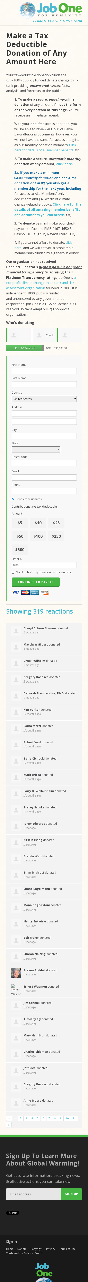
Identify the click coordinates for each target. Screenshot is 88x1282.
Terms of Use (67, 1249)
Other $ (17, 559)
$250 (56, 536)
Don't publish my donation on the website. (44, 572)
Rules (27, 1253)
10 (67, 1118)
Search (39, 1253)
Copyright (36, 1249)
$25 (56, 523)
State (15, 443)
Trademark (13, 1253)
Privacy (50, 1249)
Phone (16, 485)
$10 (38, 523)
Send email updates (29, 499)
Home (10, 1249)
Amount (17, 513)
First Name (19, 365)
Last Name (19, 378)
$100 (38, 536)
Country (17, 392)
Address (17, 407)
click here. (64, 164)
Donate (22, 1249)
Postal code (19, 457)
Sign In (11, 1241)
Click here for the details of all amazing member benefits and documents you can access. (47, 209)
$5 (20, 523)
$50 (20, 536)
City (14, 430)
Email (15, 471)
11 (74, 1118)
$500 (19, 549)
